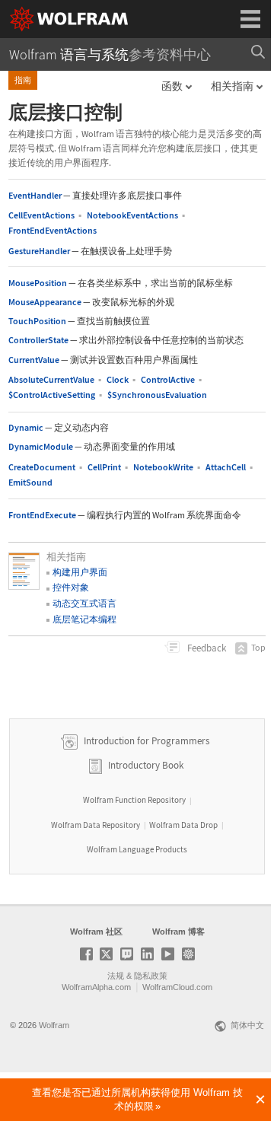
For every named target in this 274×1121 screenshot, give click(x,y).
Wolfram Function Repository (134, 800)
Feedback (205, 648)
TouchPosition (37, 320)
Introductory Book (145, 765)
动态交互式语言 (84, 603)
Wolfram (54, 1025)
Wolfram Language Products (137, 849)
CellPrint (104, 467)
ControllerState (38, 340)
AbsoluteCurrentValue (51, 379)
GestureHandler (39, 250)
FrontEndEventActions (52, 230)
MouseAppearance (44, 301)
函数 (172, 86)
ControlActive (168, 379)
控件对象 (71, 587)
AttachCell (226, 467)
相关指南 (232, 86)
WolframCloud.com (177, 987)
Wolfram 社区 (96, 931)
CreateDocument (41, 467)
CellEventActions (41, 215)
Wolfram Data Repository (95, 825)
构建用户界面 (80, 572)
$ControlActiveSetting (51, 394)
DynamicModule (40, 446)
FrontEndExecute (42, 515)
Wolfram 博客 (178, 931)
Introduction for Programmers (145, 740)
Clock (118, 379)
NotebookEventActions (132, 215)
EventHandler (35, 195)
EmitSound (30, 482)
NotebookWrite (163, 467)
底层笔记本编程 (84, 619)
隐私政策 (150, 975)
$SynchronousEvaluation (157, 394)
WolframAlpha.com (96, 987)
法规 (115, 975)
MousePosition (37, 282)
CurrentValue (33, 359)
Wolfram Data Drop (183, 825)
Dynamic (25, 427)
